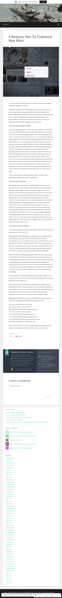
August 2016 (9, 571)
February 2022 (10, 458)
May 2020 (9, 475)
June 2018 (8, 518)
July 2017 (8, 544)
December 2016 (10, 561)
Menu (7, 25)
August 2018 (9, 513)
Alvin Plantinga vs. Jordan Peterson (15, 415)
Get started (43, 1)
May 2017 (8, 549)
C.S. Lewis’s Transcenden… (27, 448)
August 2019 (9, 496)
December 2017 (10, 532)
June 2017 (8, 547)
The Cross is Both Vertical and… (23, 432)
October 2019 (9, 492)
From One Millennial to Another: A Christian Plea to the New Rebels (48, 365)
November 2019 (10, 489)
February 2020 (10, 482)
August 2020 (9, 468)
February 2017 (10, 556)
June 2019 (9, 501)
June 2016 (8, 575)
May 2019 (8, 504)
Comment (48, 396)
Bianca (11, 432)
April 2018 (9, 523)
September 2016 (10, 568)
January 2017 (9, 559)
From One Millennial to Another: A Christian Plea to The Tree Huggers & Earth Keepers (48, 359)
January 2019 (9, 506)
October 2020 (10, 465)
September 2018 (10, 511)
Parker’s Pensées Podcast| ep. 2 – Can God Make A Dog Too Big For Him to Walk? (27, 422)
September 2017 (10, 540)
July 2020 (8, 470)
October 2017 (9, 537)
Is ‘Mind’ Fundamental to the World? (16, 412)
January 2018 (9, 530)
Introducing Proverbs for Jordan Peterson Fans (18, 417)
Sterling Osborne (14, 436)
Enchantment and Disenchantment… (26, 444)
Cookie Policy (29, 595)
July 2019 (8, 499)
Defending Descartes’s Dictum (14, 420)
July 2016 (8, 573)
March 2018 (9, 525)
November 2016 (10, 564)
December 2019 (10, 487)
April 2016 (9, 580)
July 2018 (8, 516)
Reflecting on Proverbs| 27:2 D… (29, 436)
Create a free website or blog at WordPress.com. (18, 592)
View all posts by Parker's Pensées (23, 369)
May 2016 (8, 578)
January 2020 (10, 484)
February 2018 (10, 528)
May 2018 (8, 520)
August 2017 (9, 542)
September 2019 (10, 494)
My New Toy (19, 440)
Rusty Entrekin (14, 448)
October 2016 (9, 566)
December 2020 (10, 463)
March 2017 (9, 554)
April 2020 (9, 477)
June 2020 (9, 472)
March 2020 (9, 480)
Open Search (57, 24)
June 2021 (8, 460)
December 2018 (10, 508)
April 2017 (9, 551)
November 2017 (10, 535)
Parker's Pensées (31, 10)
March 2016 (9, 583)
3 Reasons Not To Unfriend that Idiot (30, 38)
